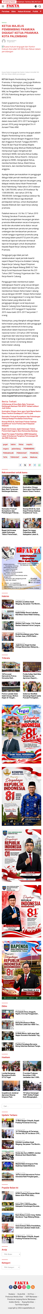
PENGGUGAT (22, 453)
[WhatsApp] (28, 1287)
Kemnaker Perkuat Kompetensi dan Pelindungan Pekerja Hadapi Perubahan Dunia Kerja (21, 418)
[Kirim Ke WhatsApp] (39, 465)
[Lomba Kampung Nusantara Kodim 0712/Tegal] (11, 1066)
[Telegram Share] (34, 465)
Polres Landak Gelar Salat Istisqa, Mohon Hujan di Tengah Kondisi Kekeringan (10, 696)
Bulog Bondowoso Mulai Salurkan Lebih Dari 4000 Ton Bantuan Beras (27, 1024)
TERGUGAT (14, 457)
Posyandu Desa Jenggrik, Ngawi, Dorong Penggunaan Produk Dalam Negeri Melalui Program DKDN (27, 1013)
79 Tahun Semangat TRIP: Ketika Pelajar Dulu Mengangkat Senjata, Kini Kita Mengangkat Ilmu (31, 1095)
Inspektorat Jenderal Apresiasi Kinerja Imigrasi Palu (10, 1095)
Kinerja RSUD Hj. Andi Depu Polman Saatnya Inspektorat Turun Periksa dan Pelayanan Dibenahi (19, 424)
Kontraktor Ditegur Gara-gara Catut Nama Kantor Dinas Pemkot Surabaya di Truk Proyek (21, 412)
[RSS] (33, 1287)
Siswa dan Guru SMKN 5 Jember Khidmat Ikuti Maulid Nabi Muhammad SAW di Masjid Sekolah (28, 1154)
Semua (4, 22)
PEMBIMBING (29, 449)
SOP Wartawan (31, 1297)
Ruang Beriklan (28, 1302)
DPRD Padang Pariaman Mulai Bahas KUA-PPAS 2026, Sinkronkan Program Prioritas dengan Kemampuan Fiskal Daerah (28, 1194)
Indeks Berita (14, 1302)
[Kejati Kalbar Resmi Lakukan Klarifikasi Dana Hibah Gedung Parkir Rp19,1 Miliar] (8, 614)
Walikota (33, 457)
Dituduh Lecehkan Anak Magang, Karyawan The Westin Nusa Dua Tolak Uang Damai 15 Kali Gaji (28, 603)
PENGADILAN (8, 453)
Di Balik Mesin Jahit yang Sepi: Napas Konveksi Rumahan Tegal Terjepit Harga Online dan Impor (28, 1034)
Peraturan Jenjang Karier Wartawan (21, 1299)
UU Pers (31, 1294)
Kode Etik (21, 1294)
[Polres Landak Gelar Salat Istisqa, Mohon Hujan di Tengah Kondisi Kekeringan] (11, 687)
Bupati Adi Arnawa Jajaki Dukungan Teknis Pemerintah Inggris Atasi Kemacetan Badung (19, 430)
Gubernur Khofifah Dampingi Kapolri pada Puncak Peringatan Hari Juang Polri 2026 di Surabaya (32, 696)
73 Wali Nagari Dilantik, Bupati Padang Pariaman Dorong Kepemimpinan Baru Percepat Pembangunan (27, 1122)
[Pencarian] (39, 6)
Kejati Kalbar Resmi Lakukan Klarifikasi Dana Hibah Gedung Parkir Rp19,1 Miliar (27, 614)
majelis (29, 444)
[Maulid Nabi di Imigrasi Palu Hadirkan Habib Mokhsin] (8, 1166)
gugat (5, 444)
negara (6, 449)
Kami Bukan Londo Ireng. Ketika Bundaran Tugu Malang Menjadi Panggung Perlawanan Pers (28, 1216)
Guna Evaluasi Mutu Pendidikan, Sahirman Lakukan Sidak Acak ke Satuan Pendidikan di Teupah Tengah (28, 1227)
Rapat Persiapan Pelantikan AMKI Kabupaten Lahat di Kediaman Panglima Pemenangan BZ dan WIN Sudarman (20, 436)
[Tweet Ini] (25, 465)
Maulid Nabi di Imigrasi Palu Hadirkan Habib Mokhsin (27, 1165)
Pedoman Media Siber (14, 1297)
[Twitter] (15, 1287)
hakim (13, 444)
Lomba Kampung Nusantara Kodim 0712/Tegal (9, 1075)
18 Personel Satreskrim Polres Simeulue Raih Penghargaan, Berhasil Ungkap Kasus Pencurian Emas (11, 676)
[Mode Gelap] (36, 6)
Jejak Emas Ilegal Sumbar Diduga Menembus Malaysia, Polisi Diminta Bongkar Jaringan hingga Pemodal (27, 646)
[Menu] (3, 6)
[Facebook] (11, 1287)
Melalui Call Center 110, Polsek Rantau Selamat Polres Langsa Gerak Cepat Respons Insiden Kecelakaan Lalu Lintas (28, 624)
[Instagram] (24, 1287)
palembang (16, 449)
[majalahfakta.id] (13, 6)
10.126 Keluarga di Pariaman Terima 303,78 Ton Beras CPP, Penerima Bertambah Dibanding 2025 (28, 1132)
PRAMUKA (34, 453)
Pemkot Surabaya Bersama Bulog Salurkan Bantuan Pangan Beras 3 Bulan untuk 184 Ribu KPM (28, 1045)
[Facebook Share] (20, 465)
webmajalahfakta (11, 40)
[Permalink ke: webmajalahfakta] (4, 41)
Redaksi (12, 1294)
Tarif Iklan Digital (22, 1305)
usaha (24, 457)
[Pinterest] (20, 1287)
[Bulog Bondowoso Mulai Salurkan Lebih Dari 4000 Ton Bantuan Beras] (8, 1024)
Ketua (21, 444)
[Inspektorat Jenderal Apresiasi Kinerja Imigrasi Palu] (11, 1086)
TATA (5, 457)
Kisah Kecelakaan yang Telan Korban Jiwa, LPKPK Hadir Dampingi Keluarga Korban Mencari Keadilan (27, 635)
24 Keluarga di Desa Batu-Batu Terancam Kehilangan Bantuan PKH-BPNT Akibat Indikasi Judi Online (20, 406)
